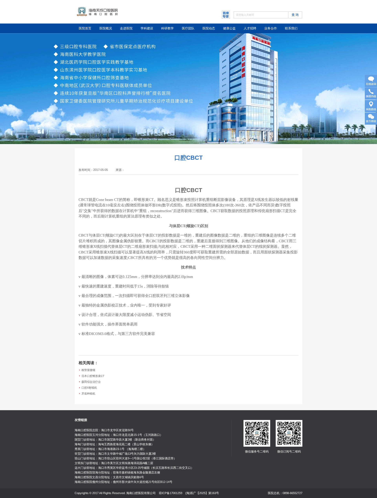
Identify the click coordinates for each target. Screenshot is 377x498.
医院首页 (85, 28)
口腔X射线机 (89, 387)
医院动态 (208, 28)
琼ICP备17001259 (170, 493)
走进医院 (126, 28)
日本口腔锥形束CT (92, 375)
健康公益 (229, 28)
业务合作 (270, 28)
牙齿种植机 (88, 393)
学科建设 (147, 28)
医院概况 (105, 28)
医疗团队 (188, 28)
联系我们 (291, 28)
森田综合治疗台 (91, 381)
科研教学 (167, 28)
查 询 (295, 14)
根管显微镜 (88, 370)
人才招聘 (250, 28)
